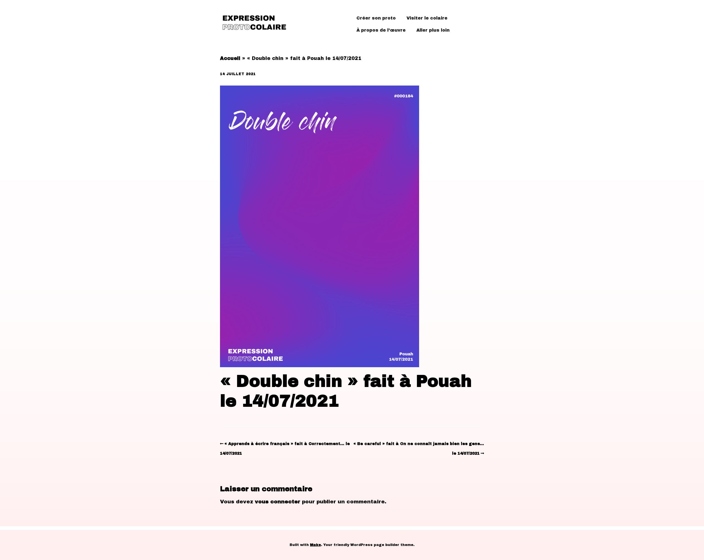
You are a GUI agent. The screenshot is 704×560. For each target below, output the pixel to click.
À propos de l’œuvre (381, 30)
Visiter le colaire (426, 18)
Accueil (230, 58)
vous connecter (277, 501)
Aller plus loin (433, 30)
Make (315, 545)
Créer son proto (376, 18)
